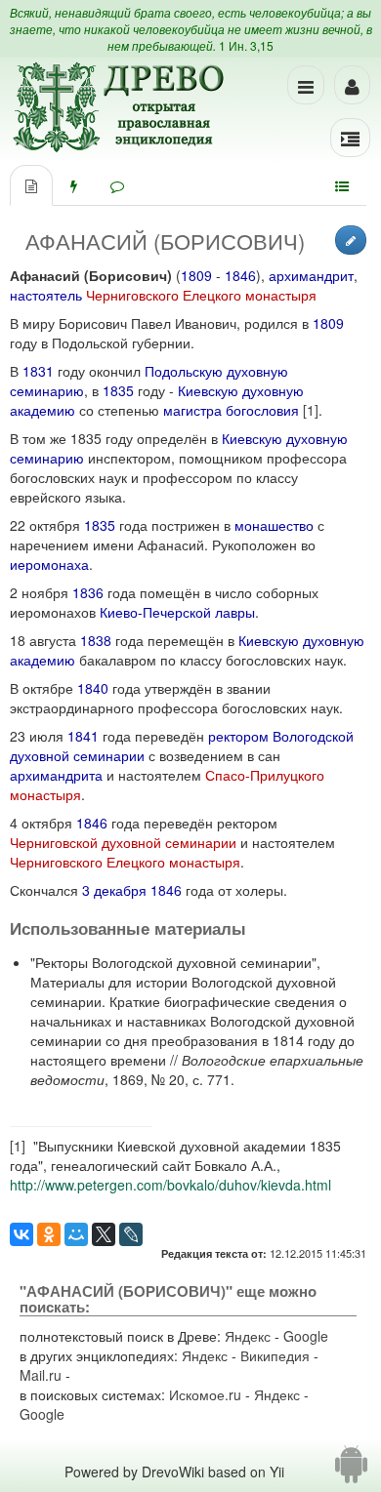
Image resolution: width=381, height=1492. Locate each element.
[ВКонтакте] (21, 1234)
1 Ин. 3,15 (246, 45)
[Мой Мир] (76, 1234)
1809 (196, 275)
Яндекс (248, 1336)
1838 (95, 640)
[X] (103, 1234)
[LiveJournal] (131, 1234)
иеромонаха (49, 564)
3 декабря (114, 890)
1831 (38, 371)
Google (305, 1336)
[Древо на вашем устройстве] (351, 1471)
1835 (118, 390)
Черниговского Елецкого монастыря (201, 294)
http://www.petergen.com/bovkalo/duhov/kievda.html (170, 1184)
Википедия (275, 1355)
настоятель (46, 294)
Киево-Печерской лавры (177, 612)
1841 (83, 736)
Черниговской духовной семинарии (123, 842)
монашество (274, 525)
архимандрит (311, 275)
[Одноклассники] (49, 1234)
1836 (88, 592)
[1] (310, 410)
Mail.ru (41, 1375)
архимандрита (56, 775)
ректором (238, 736)
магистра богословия (231, 410)
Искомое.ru (205, 1394)
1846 (240, 275)
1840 (92, 688)
